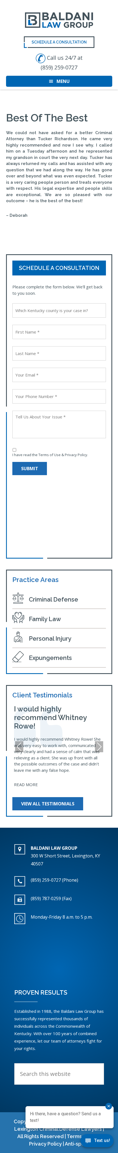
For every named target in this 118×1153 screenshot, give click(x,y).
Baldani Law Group (59, 20)
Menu (63, 81)
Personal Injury (50, 638)
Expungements (50, 657)
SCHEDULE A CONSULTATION (59, 42)
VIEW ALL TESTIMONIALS (47, 804)
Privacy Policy (76, 454)
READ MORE (26, 784)
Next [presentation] (99, 747)
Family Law (45, 618)
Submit (29, 468)
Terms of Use (49, 454)
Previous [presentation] (19, 747)
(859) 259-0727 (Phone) (54, 880)
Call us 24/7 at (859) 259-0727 (62, 62)
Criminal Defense (53, 599)
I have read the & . (50, 454)
